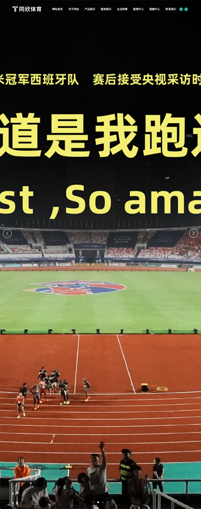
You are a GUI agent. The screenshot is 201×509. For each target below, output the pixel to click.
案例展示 (106, 9)
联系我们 (170, 9)
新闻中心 (138, 9)
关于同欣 (73, 9)
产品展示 (89, 9)
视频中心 (154, 9)
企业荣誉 (122, 9)
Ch (181, 9)
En (186, 9)
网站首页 (57, 9)
